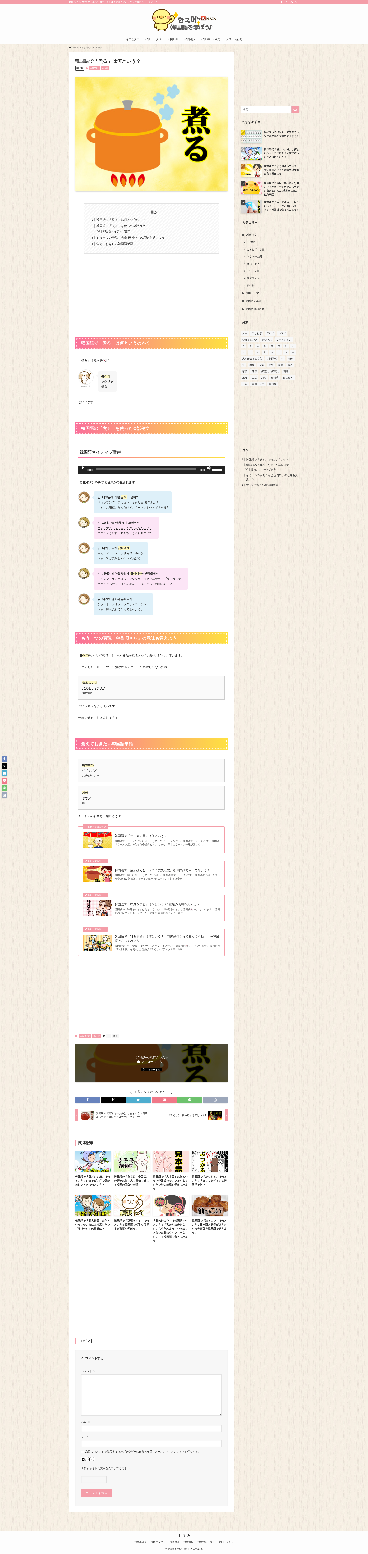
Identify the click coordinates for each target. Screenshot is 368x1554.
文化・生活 (253, 264)
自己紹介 (288, 377)
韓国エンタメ (158, 1542)
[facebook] (281, 2)
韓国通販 (188, 1542)
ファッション (283, 339)
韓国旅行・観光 (206, 1542)
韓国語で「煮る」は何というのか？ (120, 219)
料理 (115, 1036)
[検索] (296, 2)
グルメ (270, 333)
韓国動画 (175, 1542)
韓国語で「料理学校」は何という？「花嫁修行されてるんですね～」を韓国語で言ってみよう (167, 938)
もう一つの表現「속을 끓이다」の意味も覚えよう (130, 237)
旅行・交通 (253, 271)
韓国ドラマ (252, 293)
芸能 (244, 383)
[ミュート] (209, 468)
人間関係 (272, 358)
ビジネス (267, 339)
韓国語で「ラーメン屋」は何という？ (141, 836)
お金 (244, 333)
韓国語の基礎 (254, 300)
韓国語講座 (140, 1542)
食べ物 (105, 68)
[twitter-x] (286, 2)
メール (87, 1437)
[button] (87, 1100)
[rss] (291, 2)
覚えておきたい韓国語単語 (114, 244)
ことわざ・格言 (255, 249)
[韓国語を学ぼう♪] (184, 20)
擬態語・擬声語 (270, 371)
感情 (254, 371)
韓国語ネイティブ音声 (116, 231)
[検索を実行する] (295, 109)
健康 (290, 358)
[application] (151, 470)
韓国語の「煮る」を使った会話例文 (120, 226)
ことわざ (257, 333)
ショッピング (249, 339)
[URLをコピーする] (215, 1100)
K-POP (251, 242)
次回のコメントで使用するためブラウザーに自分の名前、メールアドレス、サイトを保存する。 (143, 1451)
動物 (251, 365)
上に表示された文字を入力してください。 (106, 1468)
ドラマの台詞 (254, 256)
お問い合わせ (226, 1542)
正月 (244, 377)
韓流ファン (253, 278)
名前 (85, 1422)
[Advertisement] (151, 293)
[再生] (83, 468)
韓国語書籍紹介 (255, 308)
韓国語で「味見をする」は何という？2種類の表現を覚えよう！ (158, 904)
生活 (254, 377)
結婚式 (274, 377)
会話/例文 (94, 68)
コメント (88, 1371)
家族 (290, 365)
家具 (280, 365)
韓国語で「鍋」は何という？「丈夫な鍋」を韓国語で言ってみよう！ (162, 870)
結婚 (263, 377)
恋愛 (244, 371)
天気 (261, 365)
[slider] (217, 469)
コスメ (282, 333)
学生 (271, 365)
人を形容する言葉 (252, 358)
